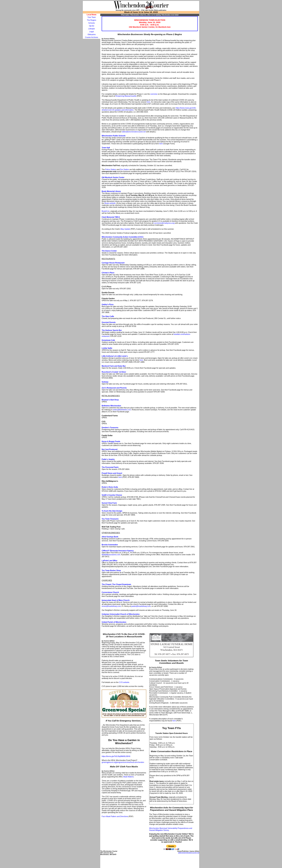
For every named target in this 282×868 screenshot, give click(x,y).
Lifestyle (91, 29)
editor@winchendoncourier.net (134, 132)
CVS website (124, 682)
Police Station (110, 169)
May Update (125, 229)
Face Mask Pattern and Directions (115, 816)
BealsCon (105, 211)
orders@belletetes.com (122, 410)
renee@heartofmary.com (111, 606)
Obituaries (92, 34)
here (148, 102)
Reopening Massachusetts (125, 96)
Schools (91, 23)
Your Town (91, 17)
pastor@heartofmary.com (141, 606)
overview (153, 94)
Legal (91, 32)
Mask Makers (128, 777)
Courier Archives (91, 37)
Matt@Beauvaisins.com (111, 555)
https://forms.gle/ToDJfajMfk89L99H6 (116, 756)
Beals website (110, 203)
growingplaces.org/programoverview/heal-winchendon (123, 762)
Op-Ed (91, 26)
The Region (91, 20)
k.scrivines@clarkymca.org (164, 223)
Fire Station (124, 169)
